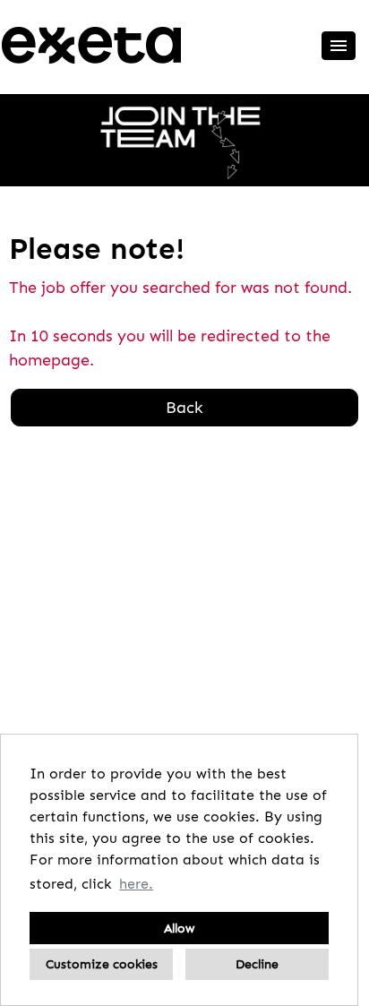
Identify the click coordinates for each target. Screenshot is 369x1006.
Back (184, 407)
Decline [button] (257, 964)
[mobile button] (339, 45)
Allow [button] (179, 928)
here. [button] (136, 883)
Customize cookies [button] (102, 964)
